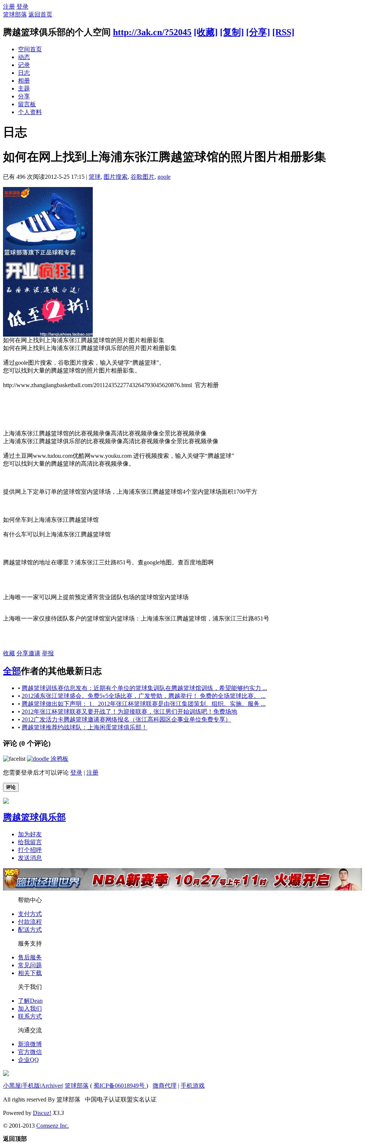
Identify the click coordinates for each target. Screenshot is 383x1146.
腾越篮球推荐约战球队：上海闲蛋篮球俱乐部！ (84, 727)
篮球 (95, 177)
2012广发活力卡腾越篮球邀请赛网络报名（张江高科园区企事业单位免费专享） (126, 719)
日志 (24, 73)
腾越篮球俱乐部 (34, 817)
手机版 (31, 1085)
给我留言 (30, 842)
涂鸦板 (58, 759)
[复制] (232, 32)
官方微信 (30, 1052)
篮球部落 (15, 14)
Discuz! (42, 1113)
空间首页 (30, 49)
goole (164, 177)
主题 (24, 88)
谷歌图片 (142, 177)
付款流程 (30, 922)
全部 (12, 671)
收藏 (9, 653)
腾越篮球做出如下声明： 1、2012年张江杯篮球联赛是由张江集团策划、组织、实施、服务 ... (144, 704)
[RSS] (283, 32)
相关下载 (30, 973)
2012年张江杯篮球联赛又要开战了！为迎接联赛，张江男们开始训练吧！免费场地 (129, 711)
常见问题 (30, 965)
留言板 (27, 104)
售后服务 (30, 957)
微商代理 (165, 1085)
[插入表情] (14, 759)
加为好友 (30, 834)
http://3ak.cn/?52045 (152, 32)
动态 (24, 57)
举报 (48, 653)
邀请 (34, 653)
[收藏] (206, 32)
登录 (22, 6)
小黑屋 (12, 1085)
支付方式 (30, 914)
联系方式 (30, 1016)
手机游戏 (193, 1085)
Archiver (51, 1085)
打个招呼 (30, 850)
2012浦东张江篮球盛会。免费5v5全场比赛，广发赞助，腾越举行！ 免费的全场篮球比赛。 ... (144, 696)
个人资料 (30, 112)
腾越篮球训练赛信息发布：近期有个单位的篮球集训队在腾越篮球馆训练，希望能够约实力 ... (144, 688)
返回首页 (40, 14)
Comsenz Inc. (52, 1125)
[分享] (258, 32)
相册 (24, 80)
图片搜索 (116, 177)
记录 (24, 65)
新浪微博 (30, 1044)
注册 (9, 6)
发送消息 (30, 858)
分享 (24, 96)
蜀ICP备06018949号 (120, 1085)
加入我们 (30, 1008)
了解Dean (30, 1001)
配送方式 (30, 929)
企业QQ (28, 1060)
